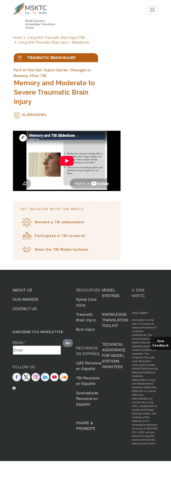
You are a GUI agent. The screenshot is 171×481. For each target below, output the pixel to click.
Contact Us (25, 308)
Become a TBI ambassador (59, 222)
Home (17, 37)
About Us (22, 289)
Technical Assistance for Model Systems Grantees (114, 355)
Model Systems (111, 292)
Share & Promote (85, 425)
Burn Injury (85, 329)
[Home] (30, 10)
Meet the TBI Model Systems (61, 250)
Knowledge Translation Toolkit (115, 319)
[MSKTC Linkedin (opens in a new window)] (45, 376)
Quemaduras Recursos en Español (87, 398)
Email (19, 342)
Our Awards (26, 299)
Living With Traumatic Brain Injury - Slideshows (53, 42)
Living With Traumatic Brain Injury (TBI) (56, 37)
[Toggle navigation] (152, 10)
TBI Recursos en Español (87, 380)
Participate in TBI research (60, 236)
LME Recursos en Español (88, 365)
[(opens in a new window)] (54, 376)
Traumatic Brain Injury (86, 316)
